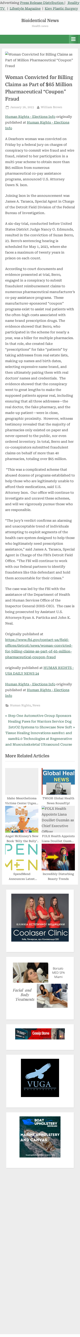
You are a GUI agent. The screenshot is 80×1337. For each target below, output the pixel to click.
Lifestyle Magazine (25, 8)
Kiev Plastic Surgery (61, 8)
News (36, 705)
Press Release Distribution (42, 3)
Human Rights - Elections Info (30, 117)
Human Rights (20, 705)
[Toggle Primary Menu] (73, 39)
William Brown (51, 107)
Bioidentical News (40, 20)
